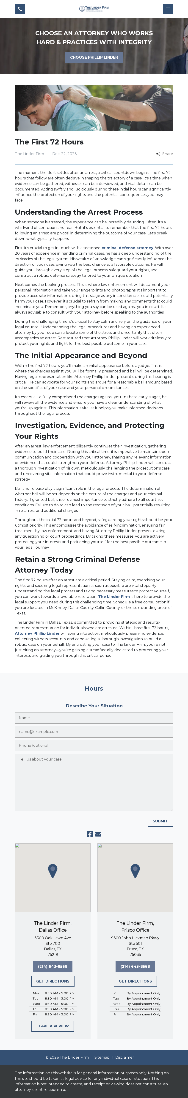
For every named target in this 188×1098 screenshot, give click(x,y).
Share (167, 154)
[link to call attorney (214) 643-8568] (20, 9)
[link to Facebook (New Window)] (90, 834)
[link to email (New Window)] (98, 834)
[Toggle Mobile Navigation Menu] (168, 9)
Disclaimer (124, 1057)
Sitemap (102, 1057)
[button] (53, 871)
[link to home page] (94, 9)
